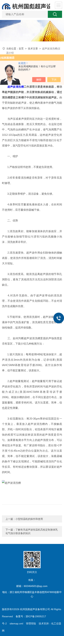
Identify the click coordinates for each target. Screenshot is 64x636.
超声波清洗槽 (15, 86)
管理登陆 (31, 623)
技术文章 (33, 48)
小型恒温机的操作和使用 (29, 519)
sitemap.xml (16, 623)
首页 (21, 48)
